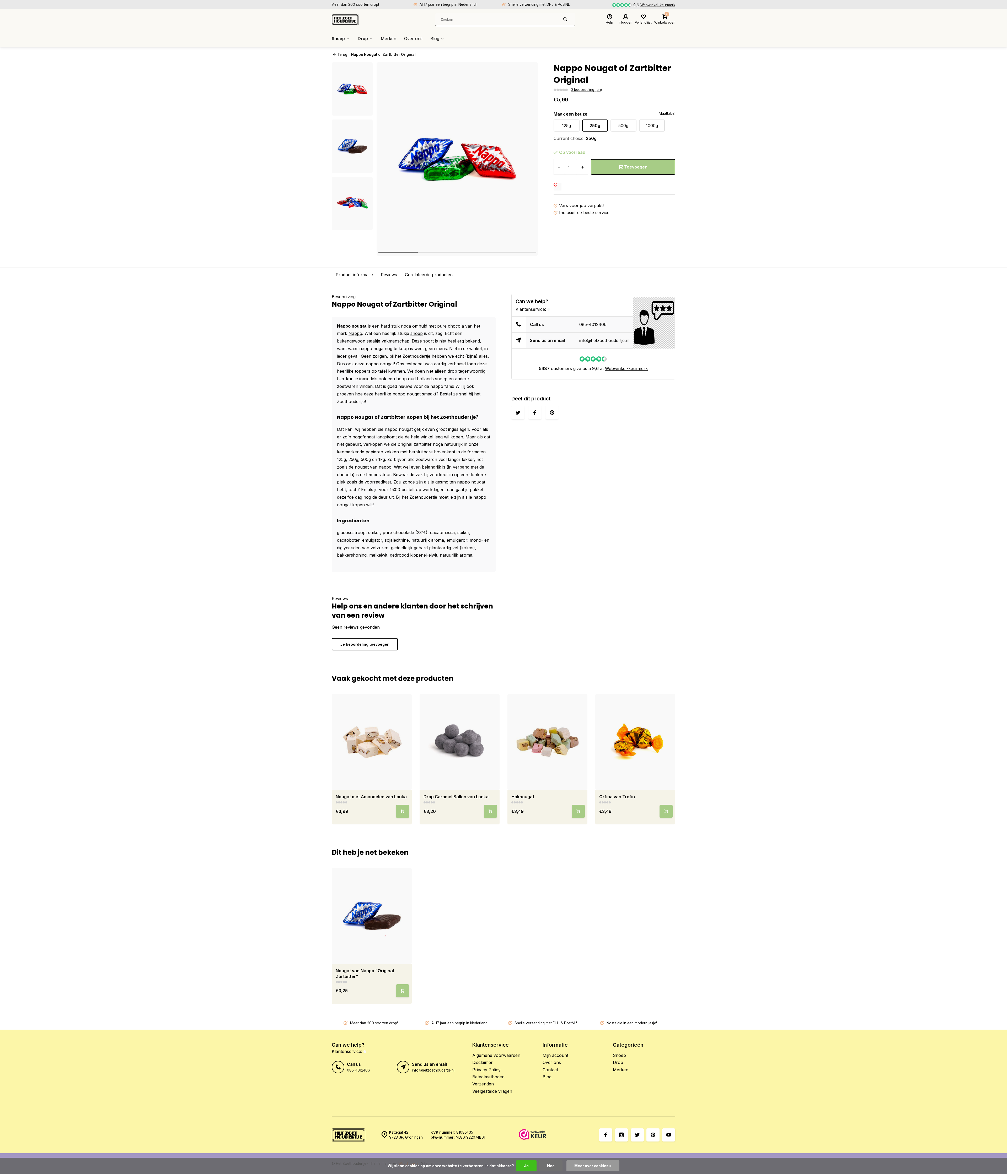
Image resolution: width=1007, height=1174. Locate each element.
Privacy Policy (486, 1069)
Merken (388, 38)
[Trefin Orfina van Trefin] (635, 742)
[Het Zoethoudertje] (363, 20)
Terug (342, 54)
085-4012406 (593, 324)
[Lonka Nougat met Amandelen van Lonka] (372, 742)
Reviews (389, 274)
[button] (352, 225)
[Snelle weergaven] (402, 811)
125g (566, 125)
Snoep (338, 38)
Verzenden (483, 1083)
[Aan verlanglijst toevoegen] (557, 187)
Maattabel (667, 113)
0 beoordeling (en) (586, 90)
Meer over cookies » (593, 1166)
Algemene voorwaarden (496, 1055)
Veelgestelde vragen (492, 1091)
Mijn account (555, 1055)
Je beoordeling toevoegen (364, 644)
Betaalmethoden (488, 1076)
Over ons (413, 38)
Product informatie (354, 274)
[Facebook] (605, 1135)
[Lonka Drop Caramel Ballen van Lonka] (460, 742)
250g (595, 125)
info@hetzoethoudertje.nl (604, 340)
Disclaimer (482, 1062)
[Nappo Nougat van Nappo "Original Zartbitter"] (372, 916)
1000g (652, 125)
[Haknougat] (547, 742)
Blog (434, 38)
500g (623, 125)
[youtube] (668, 1135)
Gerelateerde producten (429, 274)
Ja (526, 1166)
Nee (551, 1166)
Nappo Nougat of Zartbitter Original (383, 54)
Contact (550, 1069)
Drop (363, 38)
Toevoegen (635, 167)
